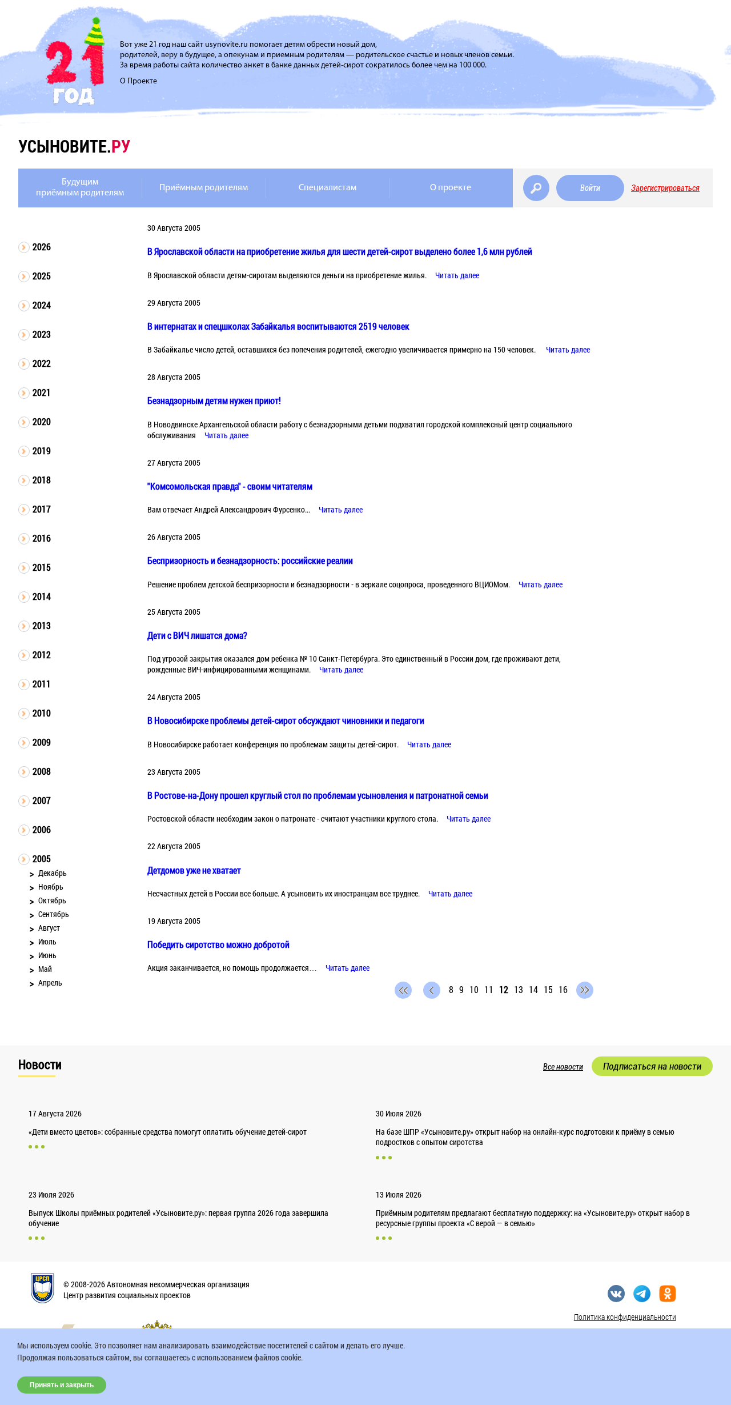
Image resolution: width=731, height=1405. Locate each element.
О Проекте (138, 81)
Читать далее (457, 275)
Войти (590, 188)
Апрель (50, 982)
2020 (42, 421)
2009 (42, 742)
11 (488, 989)
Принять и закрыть (62, 1385)
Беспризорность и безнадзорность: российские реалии (250, 560)
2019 (42, 451)
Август (49, 927)
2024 (42, 305)
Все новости (563, 1066)
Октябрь (52, 900)
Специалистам (327, 188)
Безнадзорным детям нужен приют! (214, 400)
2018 (42, 480)
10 (474, 989)
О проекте (450, 188)
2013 (42, 625)
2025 (42, 276)
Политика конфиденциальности (625, 1316)
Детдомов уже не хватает (194, 870)
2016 (42, 538)
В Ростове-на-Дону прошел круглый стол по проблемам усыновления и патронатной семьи (317, 795)
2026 (42, 247)
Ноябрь (50, 886)
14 (533, 989)
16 (563, 989)
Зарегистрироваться (665, 188)
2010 (42, 713)
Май (45, 968)
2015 (42, 567)
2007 (42, 800)
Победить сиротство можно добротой (218, 944)
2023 (42, 334)
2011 (42, 684)
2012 (42, 655)
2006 (42, 829)
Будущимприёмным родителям (80, 188)
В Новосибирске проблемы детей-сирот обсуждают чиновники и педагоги (285, 720)
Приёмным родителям (203, 188)
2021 (42, 392)
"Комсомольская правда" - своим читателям (229, 486)
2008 (42, 771)
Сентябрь (53, 913)
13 (518, 989)
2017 (42, 509)
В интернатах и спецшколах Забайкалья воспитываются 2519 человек (278, 326)
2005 (42, 858)
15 (548, 989)
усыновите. (74, 146)
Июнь (47, 955)
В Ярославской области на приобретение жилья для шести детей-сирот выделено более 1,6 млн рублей (339, 251)
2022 (42, 363)
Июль (47, 941)
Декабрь (52, 872)
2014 (42, 596)
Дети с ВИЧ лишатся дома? (197, 635)
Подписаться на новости (652, 1066)
